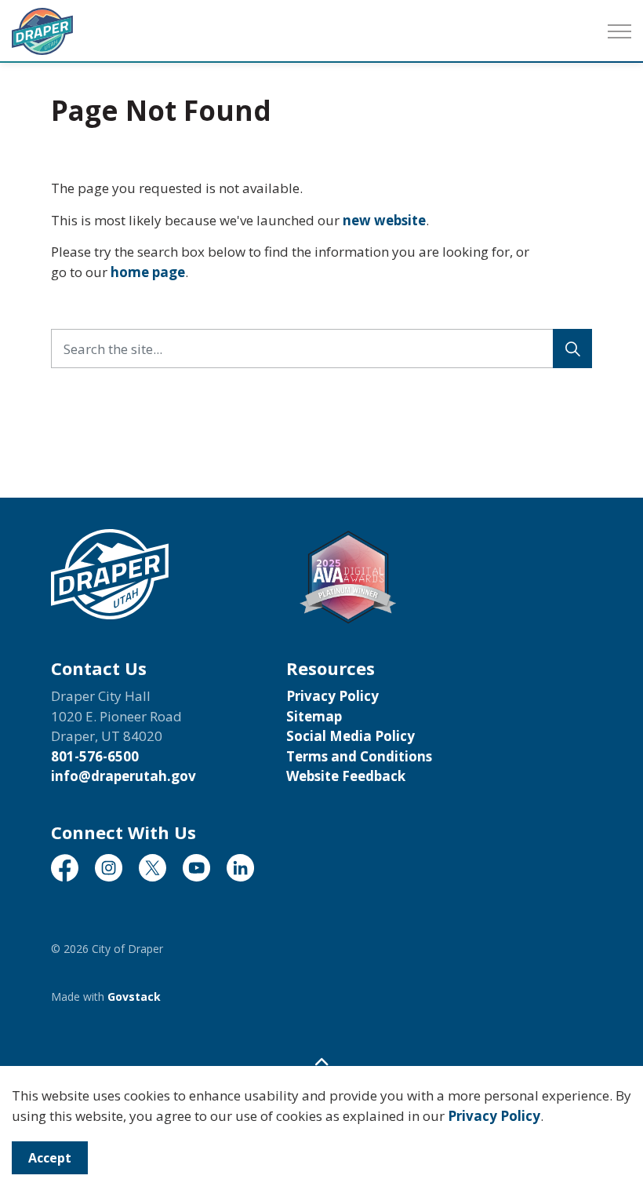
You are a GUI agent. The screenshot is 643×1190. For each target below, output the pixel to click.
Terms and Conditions (359, 756)
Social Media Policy (350, 736)
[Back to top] (321, 1061)
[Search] (572, 348)
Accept (49, 1157)
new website (384, 220)
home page (148, 272)
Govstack (134, 996)
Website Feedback (345, 776)
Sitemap (314, 716)
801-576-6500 (95, 756)
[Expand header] (619, 31)
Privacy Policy (494, 1116)
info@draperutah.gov (123, 776)
